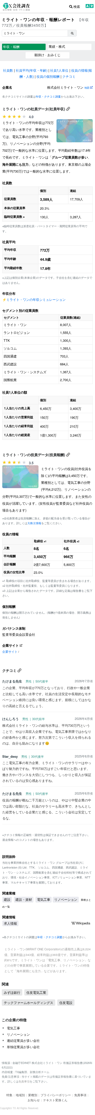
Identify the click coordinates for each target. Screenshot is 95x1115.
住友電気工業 (36, 992)
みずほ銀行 (12, 992)
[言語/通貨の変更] (89, 6)
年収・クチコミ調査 (48, 96)
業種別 (32, 1095)
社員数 (8, 70)
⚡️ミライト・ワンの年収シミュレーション (34, 299)
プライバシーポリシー (56, 1095)
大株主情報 (34, 523)
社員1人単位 (59, 70)
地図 (87, 87)
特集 (9, 1095)
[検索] (72, 33)
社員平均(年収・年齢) (31, 70)
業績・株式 (57, 46)
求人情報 (10, 923)
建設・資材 (23, 899)
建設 (7, 899)
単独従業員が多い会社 (23, 1046)
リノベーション (65, 899)
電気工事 (43, 899)
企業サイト (9, 651)
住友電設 (65, 1002)
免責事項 (24, 1081)
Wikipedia (83, 923)
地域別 (20, 1095)
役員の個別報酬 (48, 76)
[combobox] (35, 33)
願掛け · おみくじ (47, 54)
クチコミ (68, 76)
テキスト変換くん (55, 1100)
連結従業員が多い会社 (23, 1040)
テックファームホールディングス (28, 1002)
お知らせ (34, 1100)
